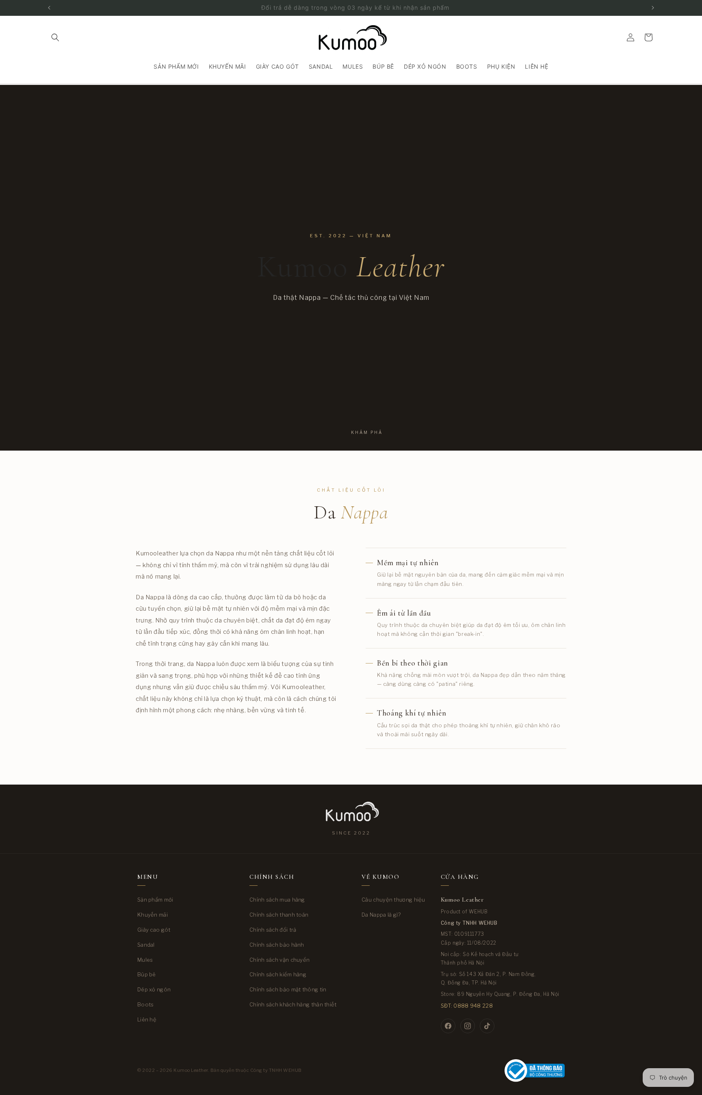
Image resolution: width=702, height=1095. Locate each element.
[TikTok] (487, 1026)
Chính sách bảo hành (276, 944)
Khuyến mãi (152, 914)
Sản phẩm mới (155, 899)
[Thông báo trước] (49, 7)
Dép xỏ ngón (154, 989)
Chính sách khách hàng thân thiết (293, 1004)
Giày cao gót (154, 929)
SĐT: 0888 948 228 (467, 1005)
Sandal (146, 944)
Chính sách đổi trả (272, 929)
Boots (145, 1004)
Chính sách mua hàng (277, 899)
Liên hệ (146, 1019)
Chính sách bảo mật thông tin (287, 989)
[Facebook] (448, 1026)
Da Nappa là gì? (381, 914)
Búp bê (146, 974)
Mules (145, 959)
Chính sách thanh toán (278, 914)
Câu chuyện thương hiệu (393, 899)
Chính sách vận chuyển (279, 959)
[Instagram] (467, 1026)
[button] (55, 37)
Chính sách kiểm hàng (277, 974)
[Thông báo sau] (653, 7)
